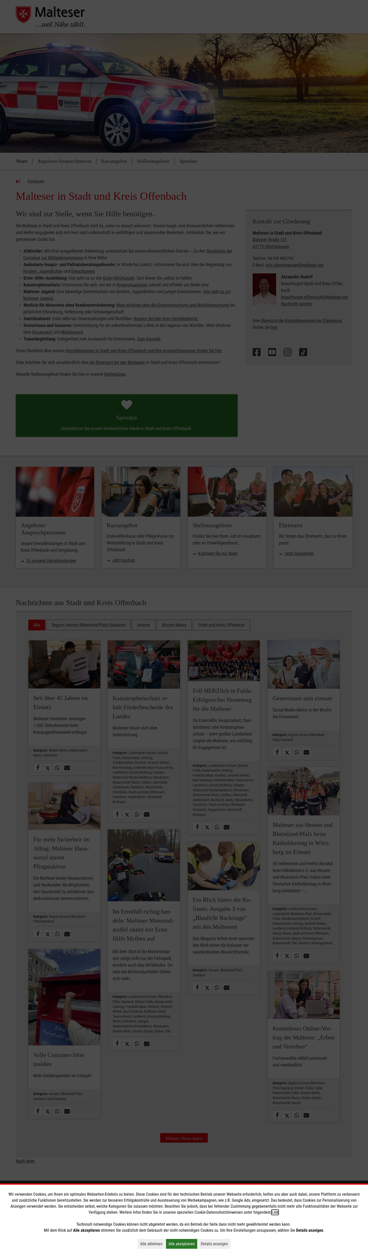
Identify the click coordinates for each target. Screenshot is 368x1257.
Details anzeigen (215, 1243)
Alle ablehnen (152, 1243)
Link (275, 1212)
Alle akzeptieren (182, 1243)
